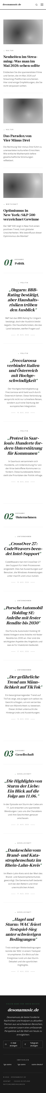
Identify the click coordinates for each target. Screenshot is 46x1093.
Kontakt (7, 1081)
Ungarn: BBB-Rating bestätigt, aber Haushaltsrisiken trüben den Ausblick (23, 300)
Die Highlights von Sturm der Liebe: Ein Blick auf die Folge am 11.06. (24, 788)
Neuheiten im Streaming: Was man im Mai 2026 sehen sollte (21, 61)
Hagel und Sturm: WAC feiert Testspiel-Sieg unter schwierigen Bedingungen (23, 929)
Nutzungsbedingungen (14, 1084)
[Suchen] (36, 4)
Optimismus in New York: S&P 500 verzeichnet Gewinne (21, 215)
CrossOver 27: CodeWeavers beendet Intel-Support (23, 549)
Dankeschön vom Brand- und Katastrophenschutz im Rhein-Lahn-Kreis (23, 857)
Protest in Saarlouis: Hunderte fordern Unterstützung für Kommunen (23, 445)
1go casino (7, 1064)
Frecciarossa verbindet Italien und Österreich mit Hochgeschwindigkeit (23, 370)
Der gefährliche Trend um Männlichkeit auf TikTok (22, 682)
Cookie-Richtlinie (22, 1081)
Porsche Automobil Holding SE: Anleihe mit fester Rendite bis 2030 (24, 615)
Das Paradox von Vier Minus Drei (17, 138)
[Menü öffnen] (42, 4)
